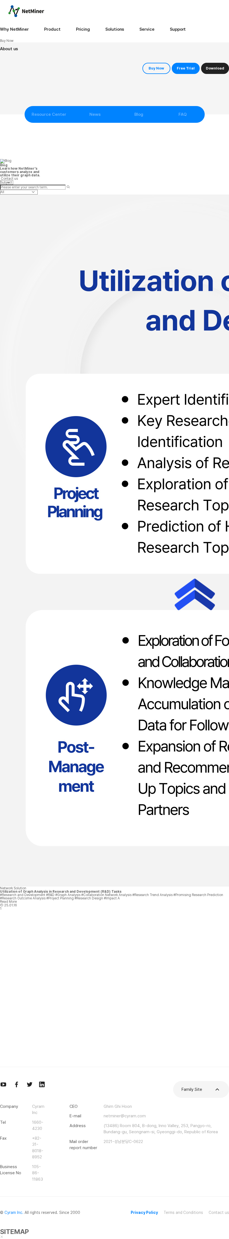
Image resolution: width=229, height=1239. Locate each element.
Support (178, 29)
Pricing (83, 29)
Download (215, 68)
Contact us (219, 1212)
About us (9, 48)
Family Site (192, 1089)
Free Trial (186, 68)
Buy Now (156, 68)
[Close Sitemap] (1, 1237)
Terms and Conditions (183, 1212)
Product (52, 29)
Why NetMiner (14, 29)
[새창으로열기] (3, 1084)
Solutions (114, 29)
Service (146, 29)
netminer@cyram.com (125, 1115)
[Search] (68, 187)
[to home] (26, 11)
